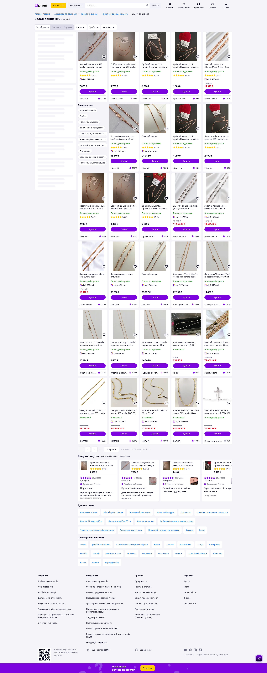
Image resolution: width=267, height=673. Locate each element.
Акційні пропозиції (47, 592)
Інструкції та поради (47, 623)
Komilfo (83, 553)
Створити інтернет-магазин (99, 586)
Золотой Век (185, 544)
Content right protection (146, 603)
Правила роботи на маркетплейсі (102, 628)
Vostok (96, 553)
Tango (200, 544)
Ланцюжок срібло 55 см (119, 521)
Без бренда (214, 544)
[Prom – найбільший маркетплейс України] (41, 5)
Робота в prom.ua (143, 586)
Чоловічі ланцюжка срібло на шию (97, 530)
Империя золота (113, 553)
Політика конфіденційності (99, 623)
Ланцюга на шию (145, 521)
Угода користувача (95, 617)
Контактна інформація (145, 592)
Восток (157, 544)
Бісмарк (189, 530)
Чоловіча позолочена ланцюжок (212, 512)
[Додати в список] (104, 56)
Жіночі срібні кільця (113, 512)
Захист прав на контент (146, 598)
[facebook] (190, 650)
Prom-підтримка (45, 586)
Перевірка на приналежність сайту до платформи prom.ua (56, 616)
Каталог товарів (42, 14)
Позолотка (186, 512)
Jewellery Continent (101, 544)
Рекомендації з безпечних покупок (54, 609)
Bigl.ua (187, 581)
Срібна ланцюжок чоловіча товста (176, 521)
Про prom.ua (141, 581)
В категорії (75, 5)
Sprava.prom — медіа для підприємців (104, 603)
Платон (178, 553)
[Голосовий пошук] (147, 5)
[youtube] (185, 650)
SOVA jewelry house (197, 553)
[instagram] (195, 650)
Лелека (95, 562)
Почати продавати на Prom (99, 592)
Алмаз (83, 562)
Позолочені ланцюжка (139, 512)
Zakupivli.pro (190, 603)
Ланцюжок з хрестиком (131, 530)
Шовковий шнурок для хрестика (163, 530)
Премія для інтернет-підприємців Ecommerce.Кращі (102, 610)
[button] (93, 91)
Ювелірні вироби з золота (115, 14)
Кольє (202, 530)
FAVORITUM (163, 553)
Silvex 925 (217, 553)
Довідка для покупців (48, 581)
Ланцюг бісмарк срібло (91, 521)
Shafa (186, 586)
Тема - (97, 650)
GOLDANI (131, 553)
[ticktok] (200, 650)
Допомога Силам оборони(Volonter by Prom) (147, 616)
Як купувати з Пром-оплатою (51, 603)
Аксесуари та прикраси (66, 14)
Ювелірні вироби (89, 14)
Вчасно (187, 598)
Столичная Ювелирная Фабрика (132, 544)
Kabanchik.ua (190, 592)
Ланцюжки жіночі (88, 512)
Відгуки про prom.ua (144, 609)
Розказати (147, 668)
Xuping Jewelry (112, 562)
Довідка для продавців (97, 581)
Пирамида (147, 553)
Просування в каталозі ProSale (100, 598)
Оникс (83, 544)
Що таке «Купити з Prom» (50, 598)
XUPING (170, 544)
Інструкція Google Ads (96, 642)
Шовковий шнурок (166, 512)
